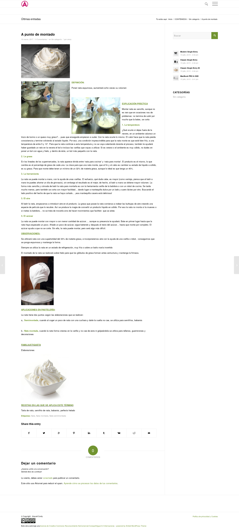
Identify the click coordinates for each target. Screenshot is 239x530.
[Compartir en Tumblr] (104, 433)
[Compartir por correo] (149, 433)
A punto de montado (38, 34)
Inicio (170, 19)
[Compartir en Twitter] (43, 433)
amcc (69, 39)
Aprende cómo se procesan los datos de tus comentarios (91, 483)
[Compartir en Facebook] (28, 433)
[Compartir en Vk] (119, 433)
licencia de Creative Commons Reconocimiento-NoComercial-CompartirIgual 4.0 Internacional (77, 525)
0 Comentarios (41, 39)
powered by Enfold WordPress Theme (131, 525)
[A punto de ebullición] (2, 265)
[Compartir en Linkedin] (88, 433)
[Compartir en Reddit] (134, 433)
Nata (33, 415)
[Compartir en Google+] (59, 433)
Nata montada (42, 415)
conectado (48, 477)
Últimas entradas (31, 19)
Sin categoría (194, 19)
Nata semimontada (57, 415)
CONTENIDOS (181, 19)
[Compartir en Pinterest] (73, 433)
